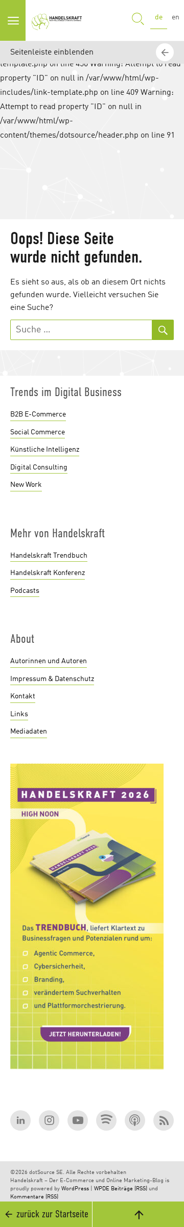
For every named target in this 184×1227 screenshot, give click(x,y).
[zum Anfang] (138, 1214)
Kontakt (22, 696)
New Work (26, 484)
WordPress (75, 1189)
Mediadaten (28, 731)
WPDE (101, 1189)
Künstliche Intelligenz (44, 449)
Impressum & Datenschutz (52, 679)
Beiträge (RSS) (129, 1189)
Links (19, 714)
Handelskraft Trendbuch (48, 555)
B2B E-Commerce (38, 414)
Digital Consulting (38, 467)
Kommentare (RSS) (34, 1197)
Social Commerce (37, 432)
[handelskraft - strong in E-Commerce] (58, 20)
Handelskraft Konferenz (47, 573)
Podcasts (24, 590)
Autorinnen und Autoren (48, 661)
